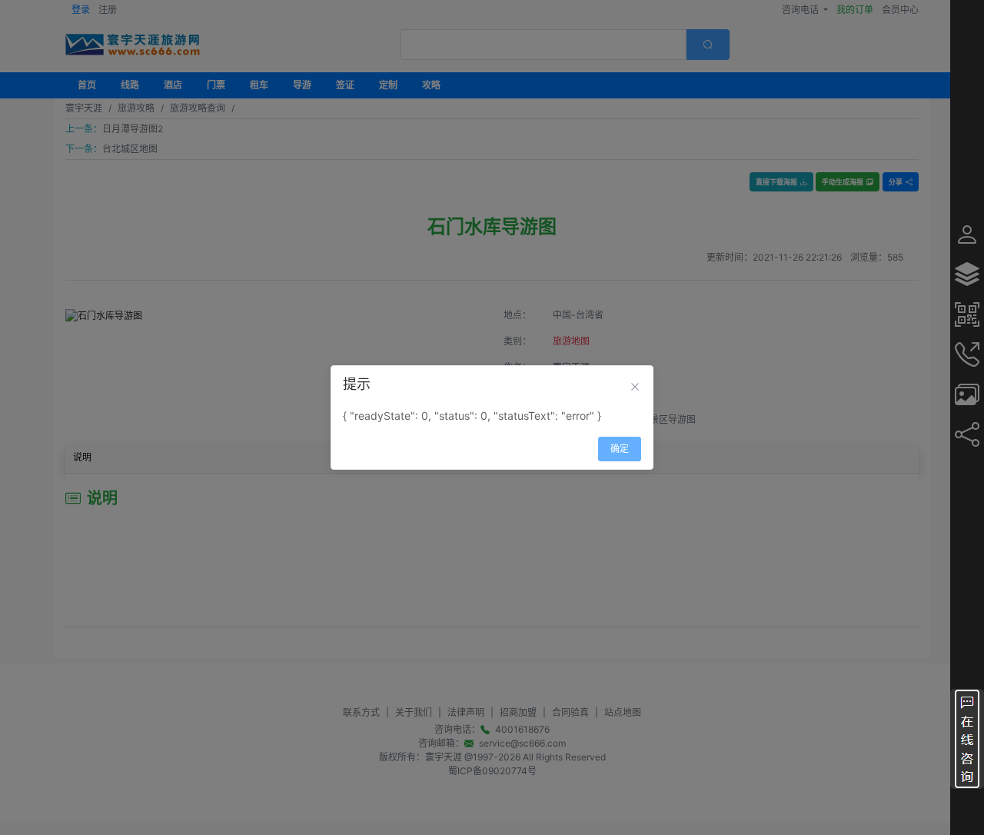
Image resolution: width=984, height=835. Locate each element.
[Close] (635, 387)
